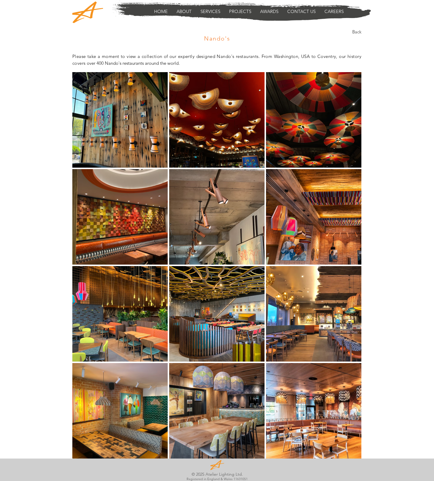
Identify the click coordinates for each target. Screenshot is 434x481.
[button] (210, 11)
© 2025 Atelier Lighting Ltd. (217, 474)
